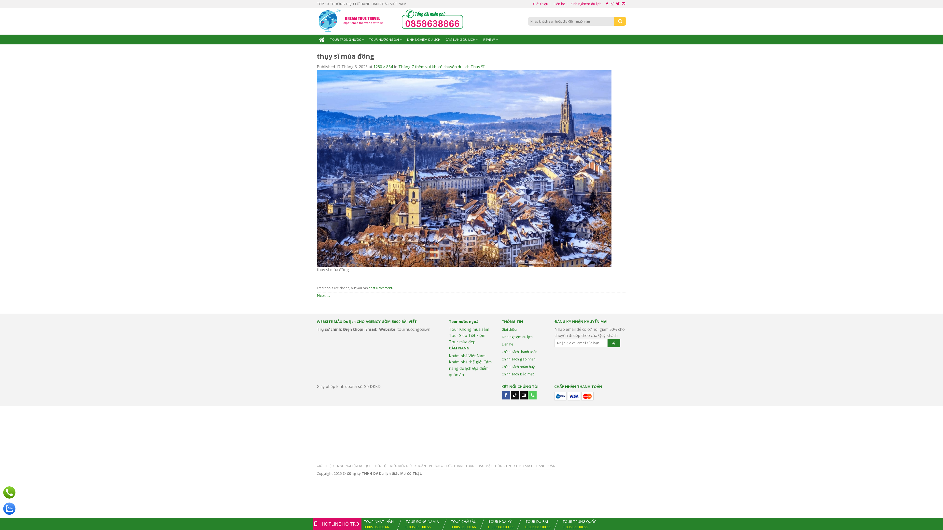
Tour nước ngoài (384, 39)
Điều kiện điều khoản (408, 466)
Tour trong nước (345, 39)
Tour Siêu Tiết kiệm (467, 335)
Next (324, 295)
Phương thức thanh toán (451, 466)
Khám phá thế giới (466, 362)
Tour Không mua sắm (469, 329)
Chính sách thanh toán (519, 351)
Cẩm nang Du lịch (460, 39)
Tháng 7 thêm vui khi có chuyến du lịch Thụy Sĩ (441, 66)
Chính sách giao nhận (519, 359)
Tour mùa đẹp (462, 341)
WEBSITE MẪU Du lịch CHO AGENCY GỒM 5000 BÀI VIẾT (367, 321)
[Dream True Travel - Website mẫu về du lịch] (352, 21)
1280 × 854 (383, 66)
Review (489, 39)
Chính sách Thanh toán (534, 466)
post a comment (380, 288)
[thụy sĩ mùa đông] (464, 168)
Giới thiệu (540, 3)
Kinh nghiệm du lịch (585, 3)
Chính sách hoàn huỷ (518, 366)
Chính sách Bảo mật (518, 374)
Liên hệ (559, 3)
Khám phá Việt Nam (467, 355)
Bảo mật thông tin (494, 466)
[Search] (620, 21)
